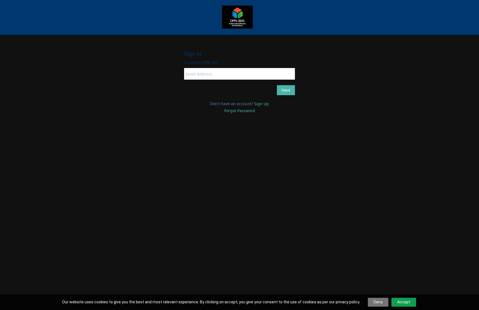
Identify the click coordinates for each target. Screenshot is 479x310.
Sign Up (261, 103)
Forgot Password (239, 110)
